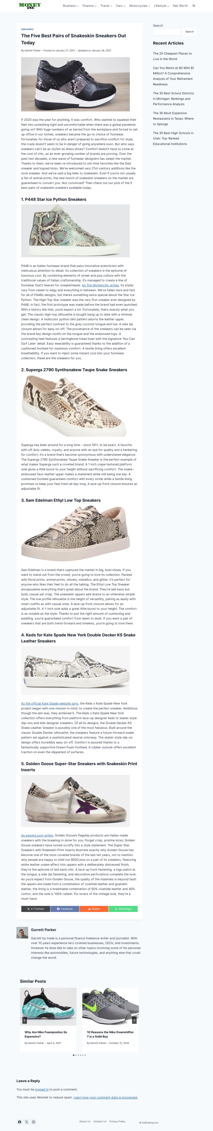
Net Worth (180, 6)
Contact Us (99, 1121)
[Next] (134, 1020)
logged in (42, 1089)
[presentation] (48, 1006)
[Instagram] (34, 1122)
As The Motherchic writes (100, 285)
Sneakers (27, 29)
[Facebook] (20, 1122)
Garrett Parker (32, 50)
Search (158, 25)
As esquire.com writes (37, 835)
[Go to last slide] (24, 1020)
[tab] (73, 1055)
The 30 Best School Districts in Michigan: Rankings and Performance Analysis (173, 98)
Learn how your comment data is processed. (106, 1097)
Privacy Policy (117, 1121)
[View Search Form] (193, 5)
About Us (84, 1121)
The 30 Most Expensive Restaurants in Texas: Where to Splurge (173, 118)
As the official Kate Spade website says (49, 703)
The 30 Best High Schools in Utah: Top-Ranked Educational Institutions (173, 138)
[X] (26, 1122)
